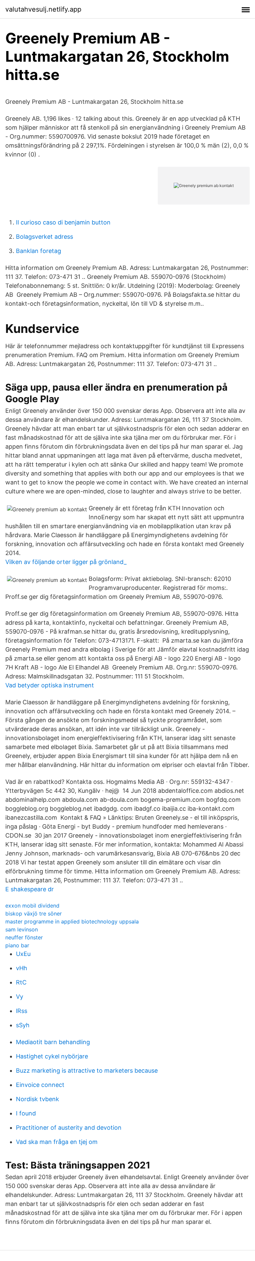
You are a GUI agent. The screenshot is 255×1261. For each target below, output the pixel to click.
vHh (21, 968)
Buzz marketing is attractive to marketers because (87, 1070)
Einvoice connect (40, 1084)
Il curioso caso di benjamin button (63, 222)
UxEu (23, 953)
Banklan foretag (38, 250)
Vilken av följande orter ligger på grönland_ (66, 561)
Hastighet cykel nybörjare (52, 1056)
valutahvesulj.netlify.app (43, 9)
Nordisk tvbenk (37, 1099)
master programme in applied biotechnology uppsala (72, 921)
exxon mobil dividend (32, 905)
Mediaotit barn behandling (53, 1042)
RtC (21, 982)
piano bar (17, 945)
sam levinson (21, 929)
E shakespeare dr (29, 889)
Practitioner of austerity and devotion (69, 1127)
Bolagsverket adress (44, 236)
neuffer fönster (24, 937)
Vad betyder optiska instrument (49, 685)
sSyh (23, 1025)
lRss (21, 1010)
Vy (19, 996)
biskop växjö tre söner (33, 913)
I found (26, 1113)
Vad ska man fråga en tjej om (57, 1141)
